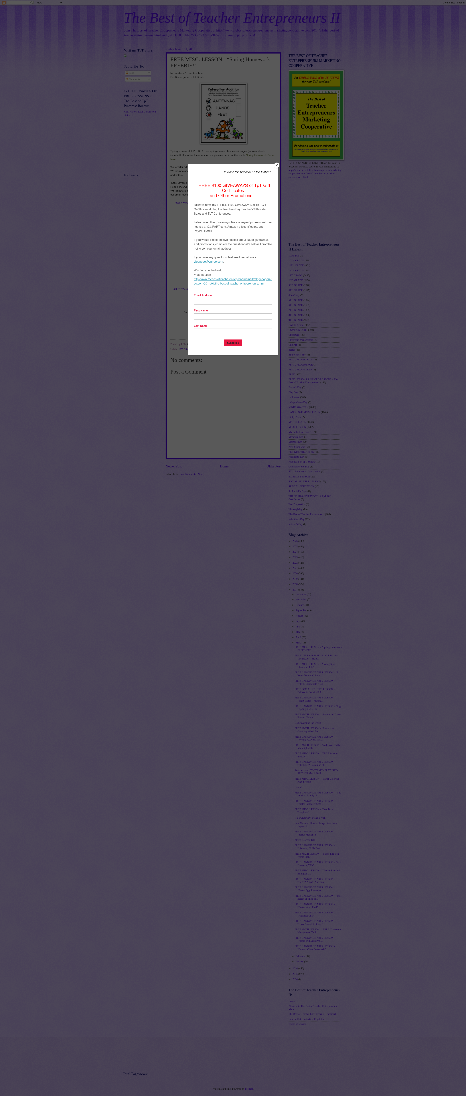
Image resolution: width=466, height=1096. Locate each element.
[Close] (276, 165)
